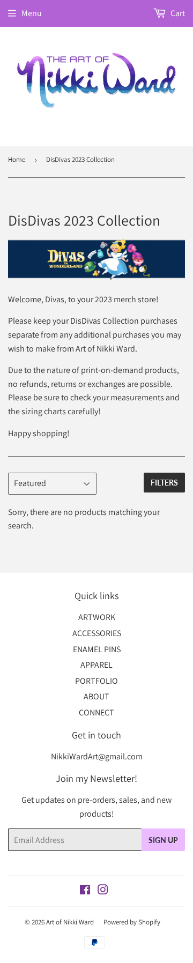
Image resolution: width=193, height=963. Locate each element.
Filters (164, 482)
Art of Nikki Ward (70, 922)
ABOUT (96, 696)
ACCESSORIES (96, 633)
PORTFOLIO (96, 680)
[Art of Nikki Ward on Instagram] (103, 891)
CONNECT (96, 712)
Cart (177, 13)
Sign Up (163, 840)
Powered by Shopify (131, 922)
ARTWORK (96, 617)
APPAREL (96, 664)
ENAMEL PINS (97, 649)
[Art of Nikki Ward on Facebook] (85, 891)
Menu (31, 13)
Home (16, 159)
